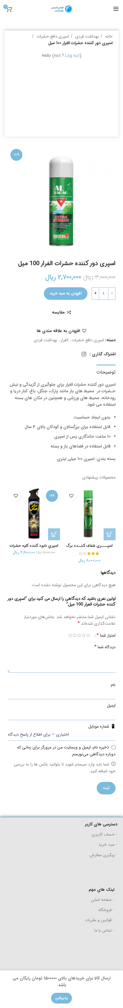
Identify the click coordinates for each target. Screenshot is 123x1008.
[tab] (106, 371)
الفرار (64, 340)
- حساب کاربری (104, 834)
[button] (110, 534)
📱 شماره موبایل (102, 726)
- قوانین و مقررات (99, 920)
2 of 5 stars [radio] (84, 635)
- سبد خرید (107, 844)
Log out (72, 56)
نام (113, 685)
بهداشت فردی (86, 36)
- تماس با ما (104, 930)
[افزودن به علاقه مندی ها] (71, 496)
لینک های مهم (101, 889)
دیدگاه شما (105, 647)
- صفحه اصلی (102, 899)
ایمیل (111, 705)
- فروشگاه (106, 910)
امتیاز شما (106, 635)
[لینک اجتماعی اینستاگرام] (84, 354)
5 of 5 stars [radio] (70, 635)
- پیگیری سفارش (103, 855)
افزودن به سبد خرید (66, 293)
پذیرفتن (61, 998)
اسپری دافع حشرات (52, 36)
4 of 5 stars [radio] (75, 635)
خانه (108, 36)
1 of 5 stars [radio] (88, 635)
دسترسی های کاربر (101, 824)
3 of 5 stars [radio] (79, 635)
